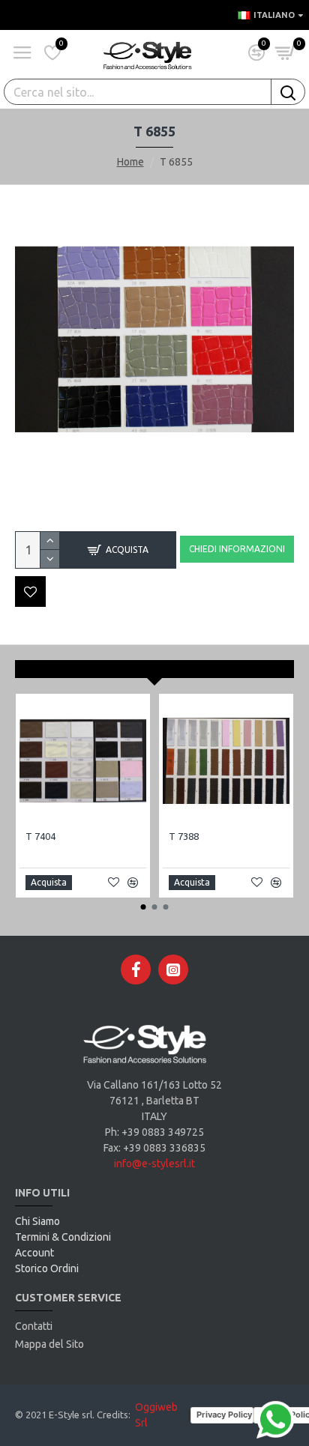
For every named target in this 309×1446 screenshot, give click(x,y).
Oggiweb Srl (156, 1415)
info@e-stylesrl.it (154, 1164)
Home (130, 162)
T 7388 (184, 836)
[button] (143, 907)
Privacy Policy (224, 1414)
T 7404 (41, 836)
